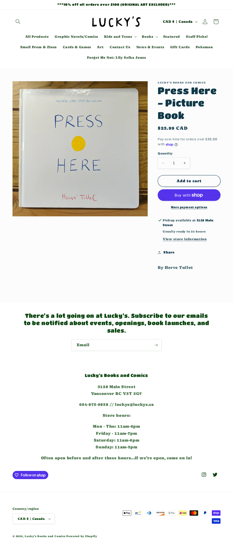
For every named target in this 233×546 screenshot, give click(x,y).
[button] (18, 21)
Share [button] (168, 252)
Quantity (165, 153)
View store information (185, 239)
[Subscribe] (155, 345)
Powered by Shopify (81, 536)
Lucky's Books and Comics (45, 536)
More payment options (189, 207)
